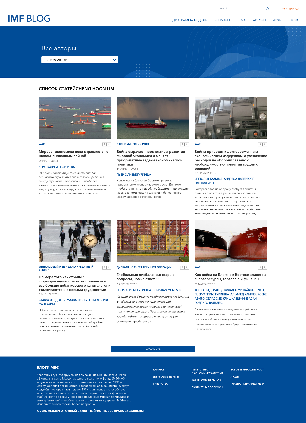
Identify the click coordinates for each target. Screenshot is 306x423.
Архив (278, 21)
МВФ (294, 21)
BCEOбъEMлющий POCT (247, 370)
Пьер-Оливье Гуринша (134, 174)
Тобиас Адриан (207, 290)
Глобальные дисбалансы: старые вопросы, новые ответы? (145, 277)
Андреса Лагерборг (239, 178)
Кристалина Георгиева (57, 167)
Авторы (259, 21)
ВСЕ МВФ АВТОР (55, 59)
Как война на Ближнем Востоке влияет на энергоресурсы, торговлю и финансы (230, 277)
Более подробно (83, 404)
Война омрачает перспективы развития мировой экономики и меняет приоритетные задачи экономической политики (151, 158)
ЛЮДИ (235, 377)
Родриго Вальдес (209, 302)
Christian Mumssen (167, 290)
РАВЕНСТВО (160, 384)
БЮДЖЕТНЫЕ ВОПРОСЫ (207, 387)
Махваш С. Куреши (81, 300)
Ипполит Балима (208, 178)
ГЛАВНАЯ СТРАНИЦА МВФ (247, 384)
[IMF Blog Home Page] (29, 18)
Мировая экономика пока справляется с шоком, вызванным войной (73, 154)
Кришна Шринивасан (240, 298)
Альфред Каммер (243, 294)
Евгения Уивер (205, 183)
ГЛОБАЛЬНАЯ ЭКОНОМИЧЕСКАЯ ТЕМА (207, 371)
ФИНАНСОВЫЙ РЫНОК (206, 380)
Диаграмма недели (190, 21)
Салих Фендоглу (52, 300)
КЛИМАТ (158, 370)
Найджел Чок (253, 290)
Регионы (222, 21)
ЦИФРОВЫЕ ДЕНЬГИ (166, 377)
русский (287, 9)
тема (241, 21)
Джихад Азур (231, 290)
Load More (153, 349)
